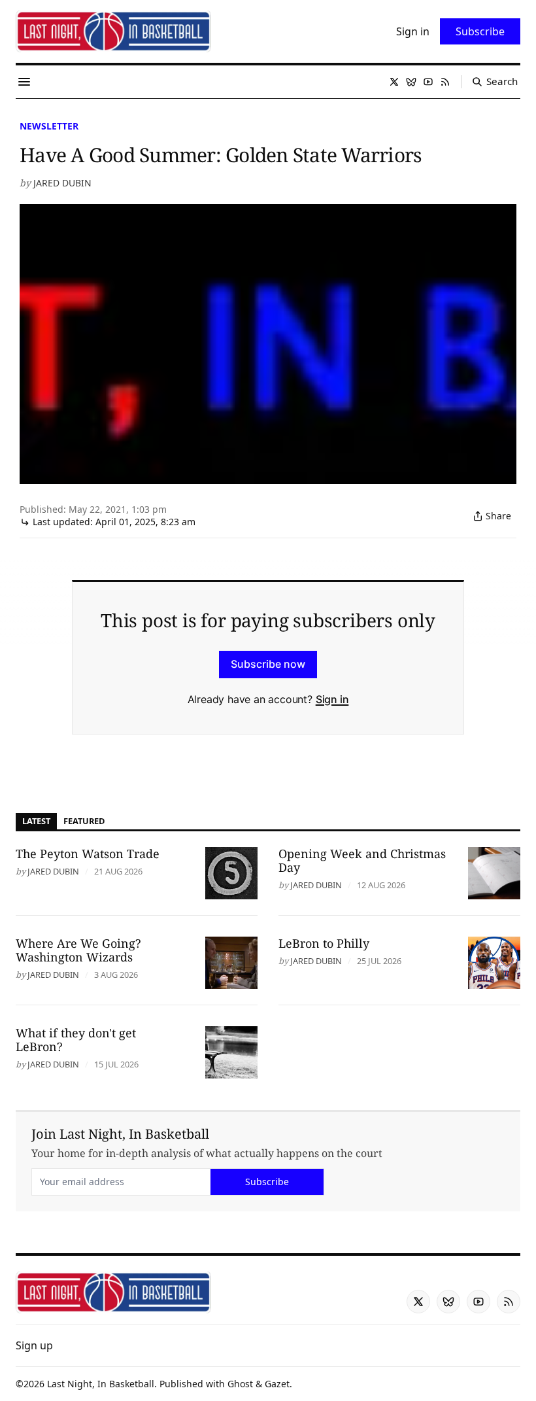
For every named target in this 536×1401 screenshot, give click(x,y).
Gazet (277, 1383)
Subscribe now (268, 663)
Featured (84, 821)
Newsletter (49, 126)
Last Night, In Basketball (100, 1383)
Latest (36, 821)
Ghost (240, 1383)
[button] (34, 1345)
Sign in (332, 699)
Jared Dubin (62, 183)
